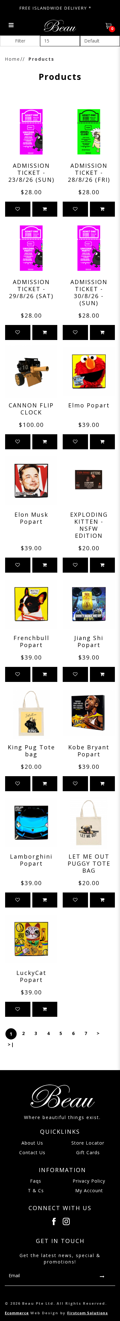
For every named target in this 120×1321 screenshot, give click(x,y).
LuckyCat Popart (31, 976)
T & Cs (36, 1190)
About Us (32, 1143)
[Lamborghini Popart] (31, 823)
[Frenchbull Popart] (31, 604)
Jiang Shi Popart (88, 641)
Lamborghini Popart (31, 860)
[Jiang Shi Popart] (89, 604)
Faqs (35, 1181)
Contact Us (32, 1152)
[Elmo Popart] (89, 371)
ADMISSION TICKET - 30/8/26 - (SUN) (89, 292)
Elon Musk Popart (31, 518)
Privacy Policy (89, 1181)
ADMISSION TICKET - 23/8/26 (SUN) (31, 172)
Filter (20, 41)
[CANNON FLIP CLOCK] (31, 371)
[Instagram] (66, 1221)
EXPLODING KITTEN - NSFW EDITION (89, 525)
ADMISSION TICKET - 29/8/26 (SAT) (31, 289)
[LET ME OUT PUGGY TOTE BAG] (89, 823)
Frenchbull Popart (31, 641)
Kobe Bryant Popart (88, 750)
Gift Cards (88, 1152)
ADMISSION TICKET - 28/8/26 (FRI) (89, 172)
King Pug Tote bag (31, 750)
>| (11, 1044)
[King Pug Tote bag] (31, 713)
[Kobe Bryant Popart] (89, 713)
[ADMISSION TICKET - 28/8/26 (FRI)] (89, 132)
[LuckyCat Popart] (31, 939)
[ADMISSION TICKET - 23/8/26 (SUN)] (31, 132)
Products (41, 59)
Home (12, 59)
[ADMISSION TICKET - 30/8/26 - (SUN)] (89, 248)
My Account (89, 1190)
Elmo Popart (89, 405)
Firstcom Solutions (87, 1312)
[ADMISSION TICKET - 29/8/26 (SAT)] (31, 248)
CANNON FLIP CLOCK (31, 408)
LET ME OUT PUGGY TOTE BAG (89, 863)
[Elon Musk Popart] (31, 481)
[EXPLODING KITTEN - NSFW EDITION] (89, 481)
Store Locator (87, 1143)
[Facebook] (54, 1221)
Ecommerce (17, 1312)
